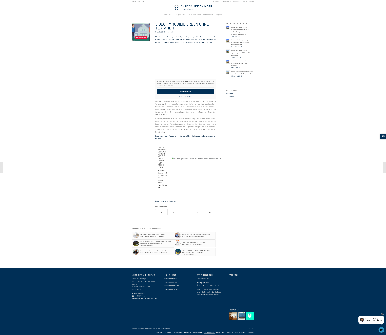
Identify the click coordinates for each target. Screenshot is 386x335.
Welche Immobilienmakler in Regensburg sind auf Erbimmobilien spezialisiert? (241, 52)
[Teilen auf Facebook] (161, 212)
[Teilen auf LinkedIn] (198, 212)
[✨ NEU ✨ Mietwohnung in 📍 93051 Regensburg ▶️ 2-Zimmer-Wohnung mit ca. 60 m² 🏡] (233, 316)
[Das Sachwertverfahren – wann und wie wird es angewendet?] (384, 167)
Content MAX (169, 32)
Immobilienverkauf (170, 201)
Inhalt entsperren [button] (185, 91)
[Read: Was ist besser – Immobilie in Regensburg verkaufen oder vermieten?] (228, 62)
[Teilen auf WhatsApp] (186, 212)
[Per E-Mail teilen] (210, 212)
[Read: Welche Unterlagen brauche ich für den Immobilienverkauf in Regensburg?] (228, 72)
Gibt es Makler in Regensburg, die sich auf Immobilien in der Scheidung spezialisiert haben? (242, 42)
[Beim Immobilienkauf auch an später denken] (1, 167)
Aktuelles (229, 94)
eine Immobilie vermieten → (172, 289)
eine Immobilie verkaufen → (172, 285)
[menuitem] (216, 1)
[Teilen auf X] (174, 212)
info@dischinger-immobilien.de (145, 298)
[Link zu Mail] (252, 328)
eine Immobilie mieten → (171, 282)
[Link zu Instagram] (249, 328)
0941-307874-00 (139, 1)
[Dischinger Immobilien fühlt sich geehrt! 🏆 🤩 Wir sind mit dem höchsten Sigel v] (250, 316)
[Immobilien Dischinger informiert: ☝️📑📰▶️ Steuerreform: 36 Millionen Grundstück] (241, 316)
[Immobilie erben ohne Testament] (141, 32)
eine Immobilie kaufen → (171, 278)
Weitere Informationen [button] (185, 96)
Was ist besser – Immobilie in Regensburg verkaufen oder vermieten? (239, 63)
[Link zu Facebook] (246, 328)
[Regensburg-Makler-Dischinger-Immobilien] (193, 7)
